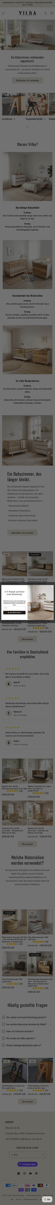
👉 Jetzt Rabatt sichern (14, 612)
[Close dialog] (52, 586)
